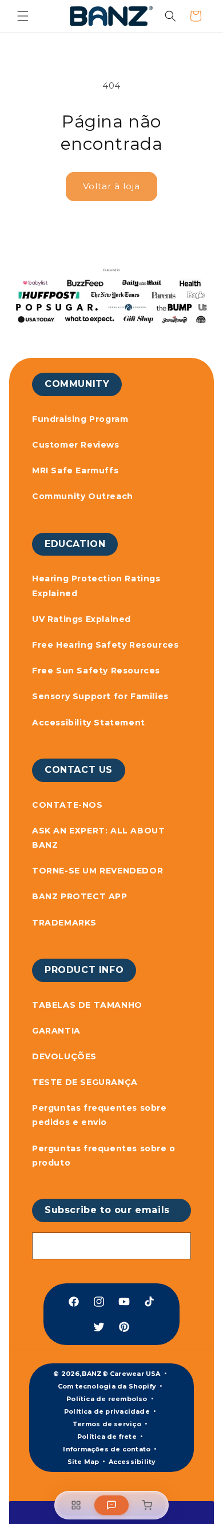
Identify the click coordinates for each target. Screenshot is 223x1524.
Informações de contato (106, 1449)
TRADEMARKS (64, 922)
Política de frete (107, 1437)
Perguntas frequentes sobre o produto (104, 1155)
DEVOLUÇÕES (64, 1056)
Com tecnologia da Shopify (107, 1386)
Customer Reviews (76, 445)
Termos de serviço (107, 1424)
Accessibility (132, 1462)
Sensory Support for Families (100, 696)
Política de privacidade (107, 1411)
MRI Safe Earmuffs (75, 470)
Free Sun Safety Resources (96, 670)
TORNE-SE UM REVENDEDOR (97, 870)
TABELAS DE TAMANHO (87, 1005)
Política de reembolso (107, 1399)
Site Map (83, 1462)
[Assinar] (177, 1245)
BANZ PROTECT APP (80, 896)
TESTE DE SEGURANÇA (85, 1082)
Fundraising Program (80, 419)
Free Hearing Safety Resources (105, 645)
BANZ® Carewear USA (121, 1374)
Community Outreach (82, 496)
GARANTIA (56, 1031)
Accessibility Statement (88, 722)
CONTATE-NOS (67, 805)
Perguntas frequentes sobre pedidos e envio (99, 1115)
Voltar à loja (111, 186)
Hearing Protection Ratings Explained (96, 585)
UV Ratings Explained (81, 619)
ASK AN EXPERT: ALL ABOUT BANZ (98, 837)
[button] (22, 16)
